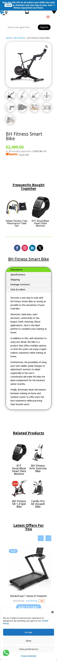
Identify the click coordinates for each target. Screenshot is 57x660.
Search (44, 27)
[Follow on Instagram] (25, 248)
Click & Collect (17, 289)
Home (9, 37)
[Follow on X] (40, 248)
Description (16, 269)
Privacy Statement (28, 656)
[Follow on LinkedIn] (32, 248)
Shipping (15, 279)
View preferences (28, 649)
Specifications (17, 274)
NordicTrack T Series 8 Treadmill (28, 596)
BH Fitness (19, 37)
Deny (28, 640)
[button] (52, 612)
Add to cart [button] (28, 607)
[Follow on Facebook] (17, 248)
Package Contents (20, 284)
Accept (28, 632)
